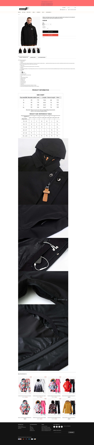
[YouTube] (62, 427)
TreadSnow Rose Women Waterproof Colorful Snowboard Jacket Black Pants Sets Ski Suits (54, 417)
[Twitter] (57, 427)
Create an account (73, 9)
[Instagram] (59, 427)
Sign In (69, 9)
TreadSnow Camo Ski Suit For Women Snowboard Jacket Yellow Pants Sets (40, 417)
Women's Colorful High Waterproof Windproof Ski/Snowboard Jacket (25, 417)
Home (19, 14)
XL (50, 24)
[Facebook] (54, 427)
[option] (29, 31)
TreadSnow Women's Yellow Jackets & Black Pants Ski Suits (69, 417)
